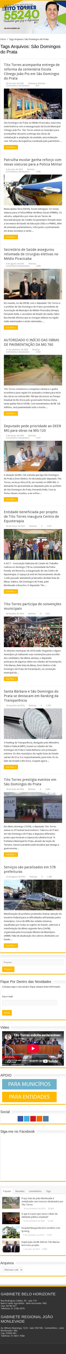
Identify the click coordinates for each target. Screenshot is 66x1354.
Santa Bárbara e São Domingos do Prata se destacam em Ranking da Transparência (31, 695)
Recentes (19, 1191)
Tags (48, 1191)
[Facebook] (20, 1119)
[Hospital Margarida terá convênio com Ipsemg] (11, 1232)
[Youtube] (33, 1119)
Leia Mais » (11, 147)
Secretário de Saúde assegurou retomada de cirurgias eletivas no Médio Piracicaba (31, 254)
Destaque (32, 83)
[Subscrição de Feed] (65, 57)
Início (3, 39)
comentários (35, 1191)
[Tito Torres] (33, 17)
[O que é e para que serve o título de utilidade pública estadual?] (11, 1218)
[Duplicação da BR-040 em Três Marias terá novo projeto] (11, 1246)
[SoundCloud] (39, 1119)
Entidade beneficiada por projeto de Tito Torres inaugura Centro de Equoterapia (31, 516)
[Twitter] (27, 1119)
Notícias (41, 83)
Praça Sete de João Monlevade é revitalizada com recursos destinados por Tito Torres (42, 1201)
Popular (7, 1191)
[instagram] (46, 1119)
